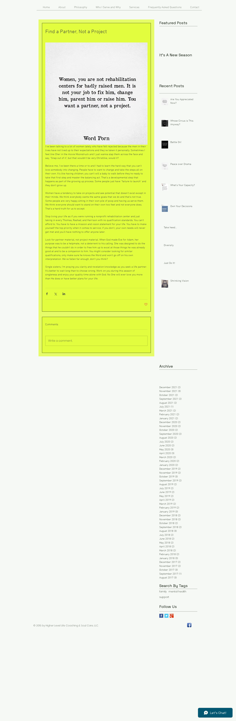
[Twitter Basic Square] (166, 616)
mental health (177, 591)
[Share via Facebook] (47, 293)
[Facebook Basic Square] (161, 616)
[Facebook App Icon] (189, 625)
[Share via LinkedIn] (63, 293)
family (163, 591)
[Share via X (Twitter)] (55, 293)
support (164, 597)
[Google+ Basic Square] (172, 616)
